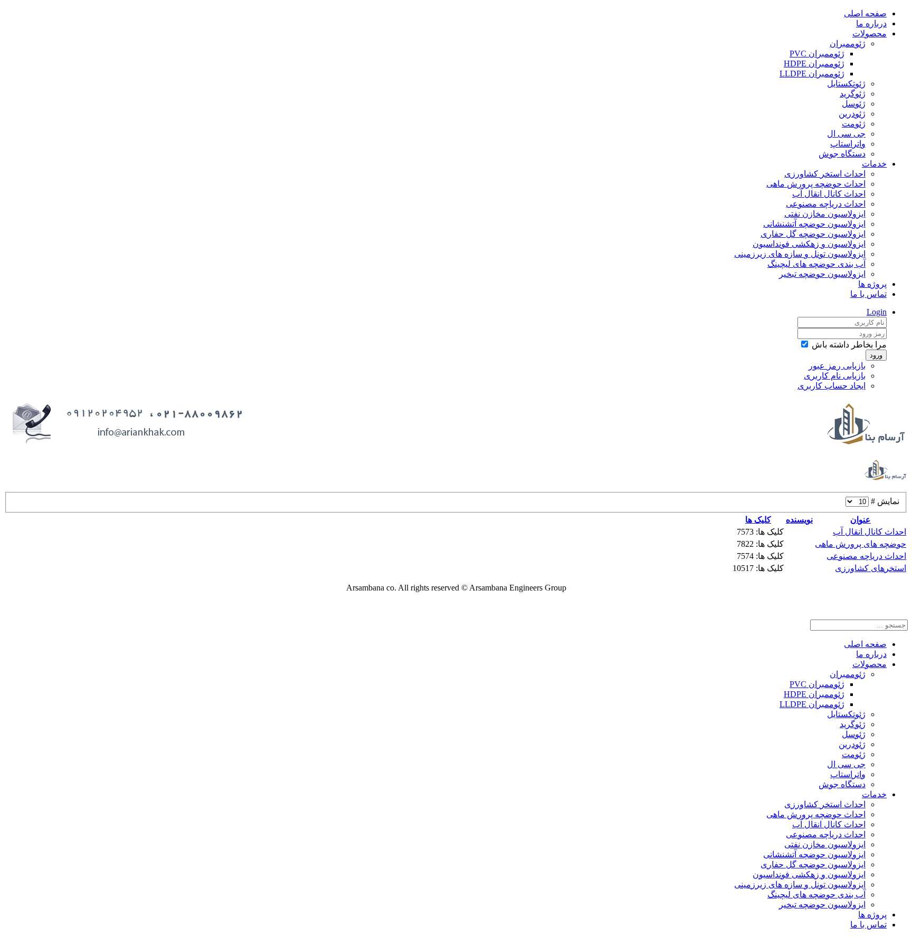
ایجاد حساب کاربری (831, 385)
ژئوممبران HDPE (814, 63)
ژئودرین (852, 113)
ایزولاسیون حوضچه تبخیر (822, 273)
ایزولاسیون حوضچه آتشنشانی (814, 223)
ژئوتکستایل (846, 83)
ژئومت (854, 123)
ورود (876, 355)
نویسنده (799, 519)
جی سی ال (846, 133)
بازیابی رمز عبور (837, 365)
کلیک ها (758, 519)
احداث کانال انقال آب (829, 193)
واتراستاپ (848, 143)
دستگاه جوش (842, 153)
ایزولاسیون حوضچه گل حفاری (813, 233)
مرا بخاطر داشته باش (849, 344)
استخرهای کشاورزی (870, 568)
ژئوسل (854, 103)
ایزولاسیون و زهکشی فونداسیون (809, 243)
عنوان (860, 519)
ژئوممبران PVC (817, 53)
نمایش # (884, 501)
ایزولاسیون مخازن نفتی (825, 213)
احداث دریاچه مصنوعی (826, 203)
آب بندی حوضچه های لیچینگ (816, 263)
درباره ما (871, 23)
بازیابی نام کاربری (835, 375)
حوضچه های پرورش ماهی (860, 543)
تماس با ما (868, 293)
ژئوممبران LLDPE (812, 73)
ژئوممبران (848, 43)
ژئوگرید (853, 93)
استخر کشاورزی (414, 606)
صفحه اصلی (865, 13)
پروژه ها (872, 283)
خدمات (874, 163)
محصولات (869, 33)
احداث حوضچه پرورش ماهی (816, 183)
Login (877, 311)
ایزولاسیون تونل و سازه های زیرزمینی (800, 253)
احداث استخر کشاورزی (825, 173)
